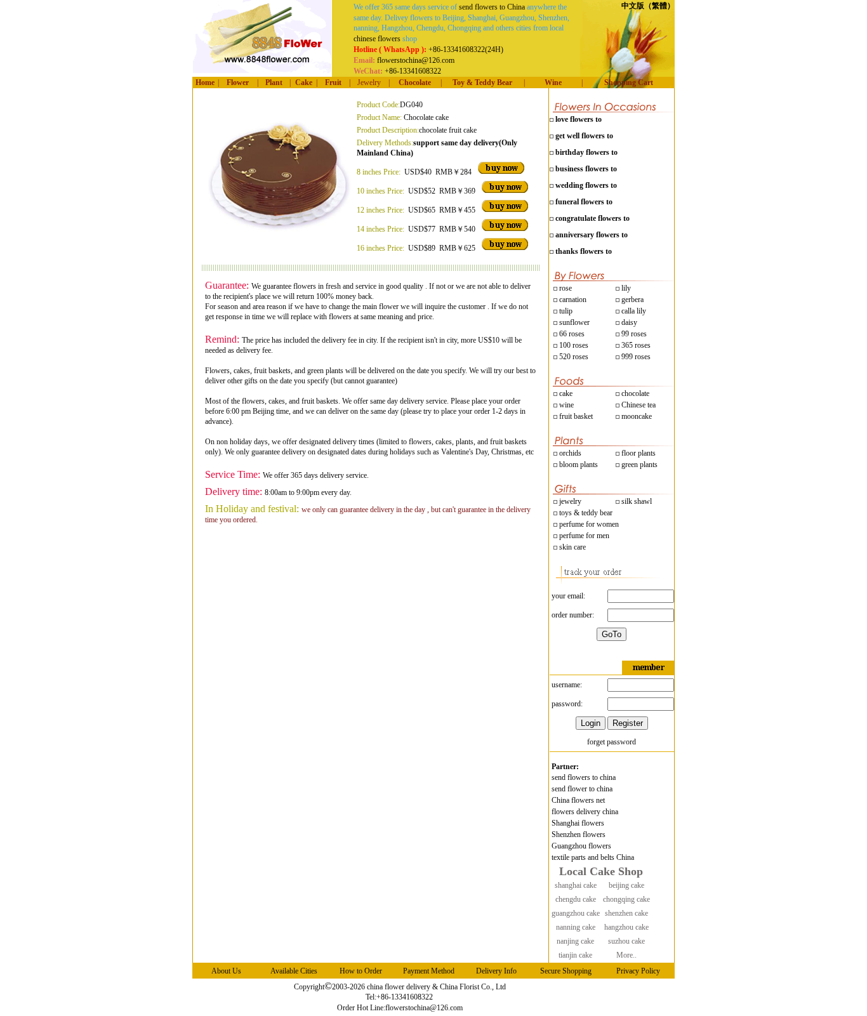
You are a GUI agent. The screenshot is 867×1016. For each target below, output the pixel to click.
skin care (571, 547)
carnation (571, 299)
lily (626, 288)
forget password (611, 741)
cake (564, 393)
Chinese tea (637, 404)
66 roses (572, 333)
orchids (570, 453)
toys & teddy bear (584, 512)
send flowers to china (584, 777)
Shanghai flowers (578, 823)
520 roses (572, 356)
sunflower (573, 322)
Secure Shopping (566, 971)
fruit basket (576, 416)
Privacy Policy (638, 971)
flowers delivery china (585, 811)
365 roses (635, 345)
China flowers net (578, 800)
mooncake (635, 416)
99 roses (634, 333)
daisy (628, 322)
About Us (226, 971)
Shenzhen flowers (579, 834)
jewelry (569, 501)
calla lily (632, 311)
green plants (639, 464)
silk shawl (635, 501)
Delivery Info (496, 971)
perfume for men (583, 535)
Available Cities (293, 971)
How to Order (361, 971)
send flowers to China (492, 7)
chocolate (634, 393)
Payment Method (428, 971)
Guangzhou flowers (581, 845)
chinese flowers (377, 38)
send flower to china (582, 788)
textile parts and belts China (593, 857)
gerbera (631, 299)
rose (565, 288)
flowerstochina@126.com (424, 1007)
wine (565, 404)
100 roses (572, 345)
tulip (564, 311)
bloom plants (578, 464)
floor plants (638, 453)
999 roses (635, 356)
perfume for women (588, 524)
